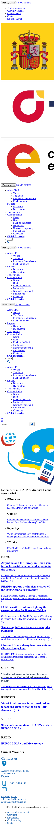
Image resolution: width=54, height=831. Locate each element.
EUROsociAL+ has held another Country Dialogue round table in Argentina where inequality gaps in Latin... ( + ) (25, 578)
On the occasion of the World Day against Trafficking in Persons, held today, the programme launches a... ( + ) (26, 619)
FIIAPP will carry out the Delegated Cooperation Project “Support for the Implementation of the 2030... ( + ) (26, 598)
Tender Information (16, 8)
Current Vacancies (15, 10)
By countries (19, 209)
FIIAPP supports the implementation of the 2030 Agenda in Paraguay (25, 588)
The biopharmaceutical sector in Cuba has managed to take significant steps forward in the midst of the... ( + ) (27, 687)
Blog (15, 220)
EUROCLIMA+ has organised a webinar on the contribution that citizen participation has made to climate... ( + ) (24, 657)
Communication (14, 214)
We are (16, 193)
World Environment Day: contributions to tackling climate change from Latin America (28, 535)
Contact (11, 16)
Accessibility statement (18, 812)
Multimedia (18, 225)
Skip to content (23, 2)
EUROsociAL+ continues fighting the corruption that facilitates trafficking (24, 608)
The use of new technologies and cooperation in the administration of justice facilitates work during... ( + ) (26, 637)
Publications (19, 231)
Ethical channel (14, 19)
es (2, 421)
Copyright (12, 815)
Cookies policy (14, 820)
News (16, 217)
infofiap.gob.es (9, 796)
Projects (11, 204)
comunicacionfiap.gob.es (13, 802)
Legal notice (13, 817)
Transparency (13, 212)
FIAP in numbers (21, 201)
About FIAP (13, 190)
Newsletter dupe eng (23, 228)
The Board (18, 195)
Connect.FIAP (14, 13)
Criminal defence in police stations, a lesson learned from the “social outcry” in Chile (27, 521)
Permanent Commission (24, 198)
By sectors (18, 206)
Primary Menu (8, 3)
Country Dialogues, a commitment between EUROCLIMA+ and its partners (27, 506)
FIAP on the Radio (22, 223)
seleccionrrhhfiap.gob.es (13, 799)
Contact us (18, 233)
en (2, 418)
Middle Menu (8, 304)
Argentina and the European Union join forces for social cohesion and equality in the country (26, 566)
